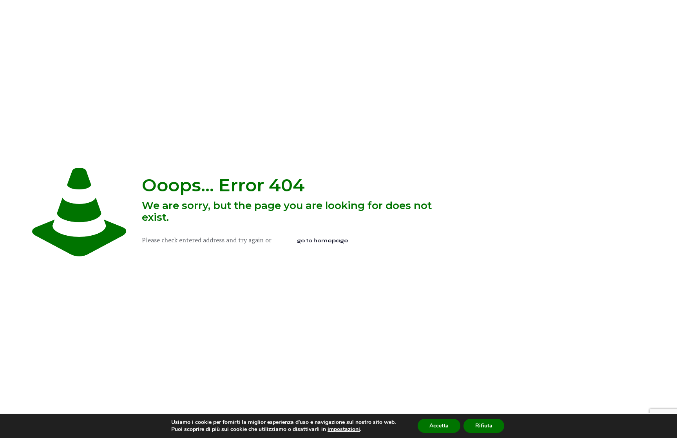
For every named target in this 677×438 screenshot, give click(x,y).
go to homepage (322, 240)
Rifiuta (483, 425)
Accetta (439, 425)
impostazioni (344, 429)
